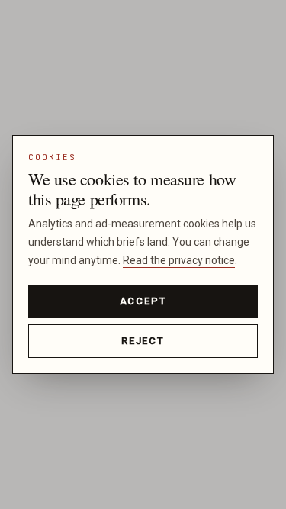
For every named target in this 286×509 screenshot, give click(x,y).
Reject (143, 340)
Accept (143, 301)
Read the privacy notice (179, 260)
